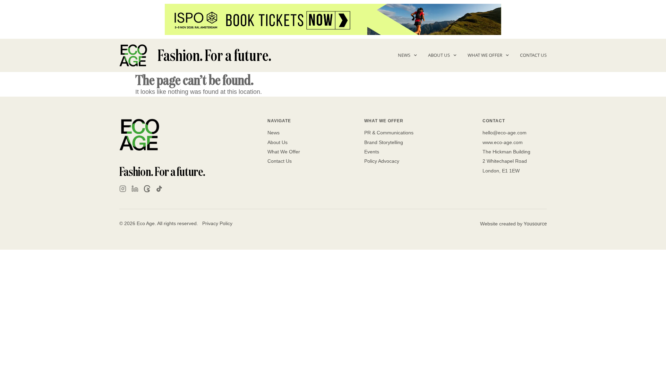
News (404, 55)
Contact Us (533, 55)
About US (439, 55)
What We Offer (485, 55)
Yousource (535, 223)
